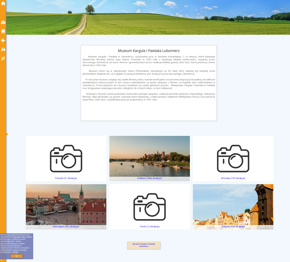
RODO (15, 252)
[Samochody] (4, 49)
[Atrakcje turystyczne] (4, 58)
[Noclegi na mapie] (4, 22)
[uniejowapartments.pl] (4, 3)
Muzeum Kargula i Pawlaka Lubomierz (144, 245)
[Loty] (4, 40)
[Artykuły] (4, 31)
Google (17, 237)
